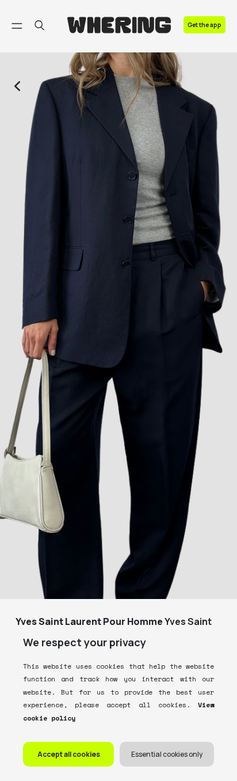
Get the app (204, 25)
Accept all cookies (68, 754)
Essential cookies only (166, 754)
